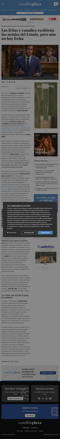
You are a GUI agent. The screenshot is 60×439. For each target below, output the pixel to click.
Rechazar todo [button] (29, 232)
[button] (11, 233)
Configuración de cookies (37, 226)
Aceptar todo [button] (45, 232)
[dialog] (30, 219)
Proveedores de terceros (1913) (33, 216)
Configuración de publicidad (38, 224)
